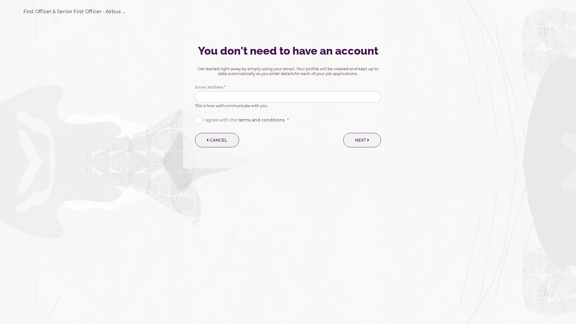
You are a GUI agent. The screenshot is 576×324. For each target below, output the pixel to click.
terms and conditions (261, 120)
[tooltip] (74, 11)
